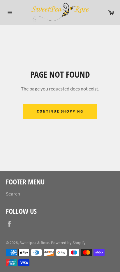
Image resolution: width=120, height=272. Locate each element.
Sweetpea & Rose (34, 242)
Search (13, 194)
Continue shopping (60, 111)
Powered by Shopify (68, 242)
